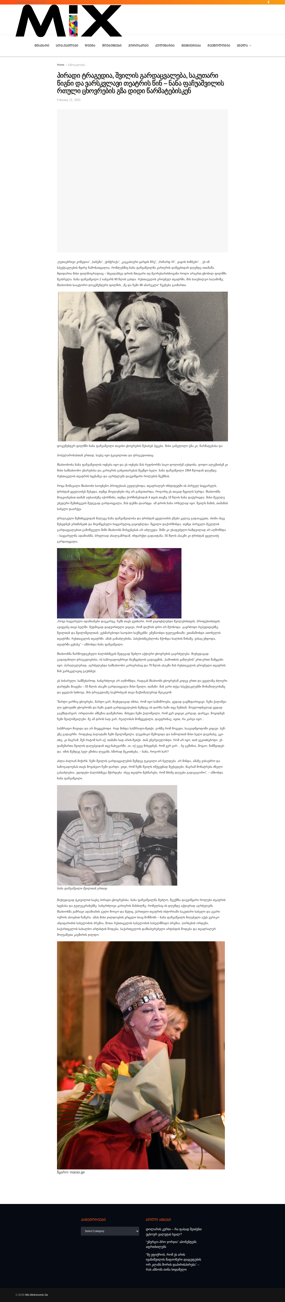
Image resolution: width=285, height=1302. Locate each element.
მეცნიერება (191, 45)
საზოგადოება (76, 64)
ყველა (242, 45)
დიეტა (90, 45)
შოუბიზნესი (112, 45)
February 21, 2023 (68, 100)
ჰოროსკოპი (138, 45)
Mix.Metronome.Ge (36, 1294)
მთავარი (42, 45)
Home (60, 64)
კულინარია (165, 45)
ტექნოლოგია (219, 45)
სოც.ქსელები (67, 45)
